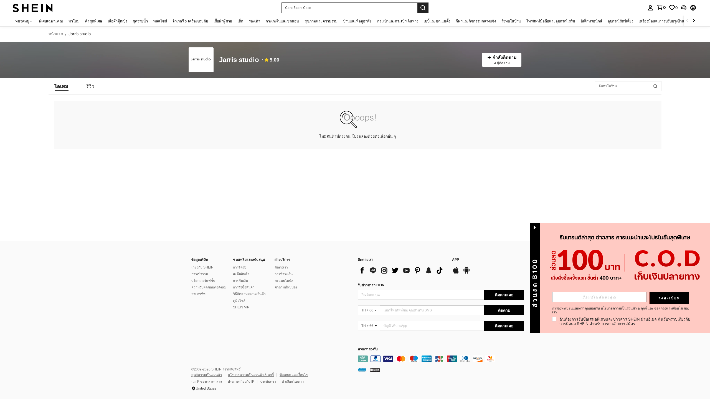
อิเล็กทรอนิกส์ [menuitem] (591, 21)
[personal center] (650, 7)
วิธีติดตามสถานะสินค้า (249, 294)
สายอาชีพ (198, 294)
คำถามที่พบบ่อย (286, 287)
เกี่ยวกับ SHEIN (202, 267)
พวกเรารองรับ (368, 349)
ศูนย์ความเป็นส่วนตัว (206, 375)
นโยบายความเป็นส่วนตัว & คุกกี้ (251, 375)
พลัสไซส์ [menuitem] (160, 21)
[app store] (456, 273)
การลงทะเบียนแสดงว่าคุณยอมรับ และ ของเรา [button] (620, 310)
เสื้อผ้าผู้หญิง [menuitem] (117, 21)
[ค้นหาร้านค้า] (655, 86)
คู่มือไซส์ (239, 301)
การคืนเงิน (240, 281)
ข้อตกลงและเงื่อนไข (294, 375)
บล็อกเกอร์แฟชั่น (203, 281)
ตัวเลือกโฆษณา (293, 381)
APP (455, 260)
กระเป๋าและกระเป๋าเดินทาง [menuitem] (397, 21)
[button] (683, 7)
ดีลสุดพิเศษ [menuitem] (93, 21)
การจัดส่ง (239, 267)
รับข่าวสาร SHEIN (371, 285)
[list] (402, 270)
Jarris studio (239, 60)
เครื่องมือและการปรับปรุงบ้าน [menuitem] (661, 21)
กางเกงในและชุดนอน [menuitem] (282, 21)
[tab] (62, 86)
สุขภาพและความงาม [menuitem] (321, 21)
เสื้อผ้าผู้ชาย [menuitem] (223, 21)
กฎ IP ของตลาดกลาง (206, 381)
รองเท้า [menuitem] (254, 21)
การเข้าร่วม (199, 274)
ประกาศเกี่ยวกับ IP (241, 381)
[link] (661, 7)
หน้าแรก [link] (56, 34)
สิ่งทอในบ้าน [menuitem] (511, 21)
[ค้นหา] (422, 7)
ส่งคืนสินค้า (241, 274)
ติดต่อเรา (281, 267)
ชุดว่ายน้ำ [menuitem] (140, 21)
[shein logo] (32, 8)
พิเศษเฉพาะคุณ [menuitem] (51, 21)
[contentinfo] (441, 358)
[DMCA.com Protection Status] (375, 370)
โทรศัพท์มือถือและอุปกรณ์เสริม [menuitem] (550, 21)
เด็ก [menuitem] (240, 21)
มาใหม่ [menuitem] (74, 21)
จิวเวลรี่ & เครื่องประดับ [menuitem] (190, 21)
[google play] (466, 273)
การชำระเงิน (284, 274)
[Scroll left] (687, 21)
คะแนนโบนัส (284, 281)
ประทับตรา (268, 381)
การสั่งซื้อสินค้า (244, 287)
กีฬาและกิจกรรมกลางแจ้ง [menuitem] (476, 21)
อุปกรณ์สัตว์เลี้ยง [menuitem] (620, 21)
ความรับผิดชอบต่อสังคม (208, 287)
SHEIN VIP (241, 307)
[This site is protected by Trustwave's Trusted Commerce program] (362, 370)
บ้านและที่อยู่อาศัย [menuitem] (357, 21)
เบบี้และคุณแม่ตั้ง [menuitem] (437, 21)
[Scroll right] (694, 21)
